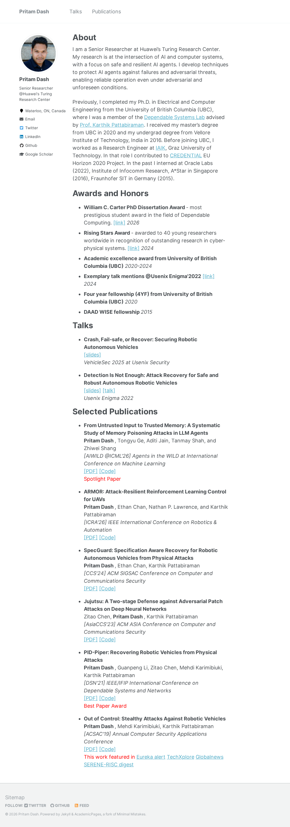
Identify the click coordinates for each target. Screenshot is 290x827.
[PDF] (91, 471)
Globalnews (209, 757)
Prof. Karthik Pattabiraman (112, 125)
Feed (84, 805)
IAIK (160, 148)
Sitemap (15, 797)
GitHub (62, 805)
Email (29, 119)
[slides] (92, 355)
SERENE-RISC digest (109, 764)
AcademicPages (87, 814)
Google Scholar (38, 154)
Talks (75, 11)
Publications (106, 11)
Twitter (31, 128)
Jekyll (66, 814)
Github (30, 145)
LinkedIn (32, 136)
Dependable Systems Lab (174, 117)
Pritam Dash (34, 11)
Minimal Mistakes (131, 814)
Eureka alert (151, 757)
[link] (119, 223)
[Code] (107, 471)
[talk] (109, 390)
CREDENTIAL (186, 155)
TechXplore (180, 757)
